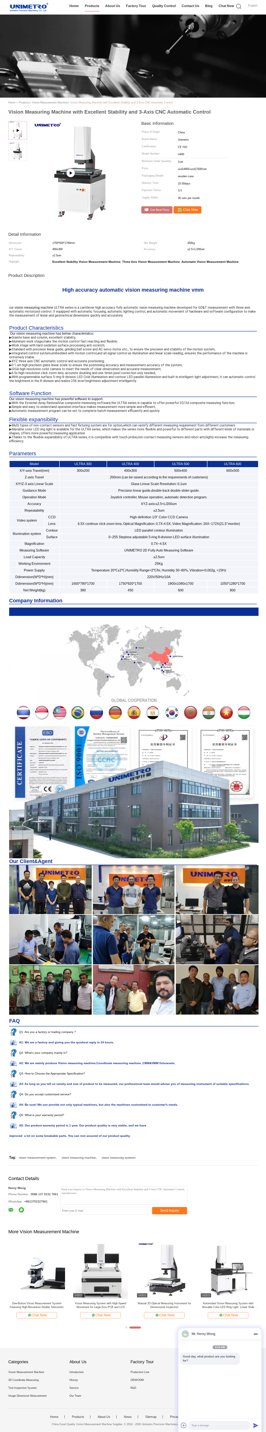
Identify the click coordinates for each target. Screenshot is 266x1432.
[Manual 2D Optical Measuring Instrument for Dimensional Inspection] (164, 1270)
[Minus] (255, 1333)
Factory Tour (136, 6)
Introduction (76, 1372)
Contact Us (190, 6)
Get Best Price (159, 209)
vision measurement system (37, 1157)
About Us (112, 6)
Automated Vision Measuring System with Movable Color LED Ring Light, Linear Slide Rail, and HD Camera (228, 1305)
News (128, 1416)
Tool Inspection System (22, 1387)
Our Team (75, 1395)
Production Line (140, 1372)
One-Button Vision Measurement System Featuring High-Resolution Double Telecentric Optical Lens (37, 1305)
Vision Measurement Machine (26, 1372)
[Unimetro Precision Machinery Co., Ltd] (28, 7)
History (73, 1380)
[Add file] (184, 1425)
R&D (133, 1387)
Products (92, 6)
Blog (209, 6)
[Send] (255, 1425)
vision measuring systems (118, 1157)
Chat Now (226, 6)
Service (74, 1387)
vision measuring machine (79, 1157)
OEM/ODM (137, 1380)
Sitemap (150, 1416)
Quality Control (164, 6)
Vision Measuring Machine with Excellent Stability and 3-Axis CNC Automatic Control (121, 102)
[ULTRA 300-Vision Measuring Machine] (81, 223)
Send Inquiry (169, 1210)
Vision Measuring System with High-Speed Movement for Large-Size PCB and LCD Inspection (100, 1305)
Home (74, 6)
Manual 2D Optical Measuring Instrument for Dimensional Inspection (164, 1305)
